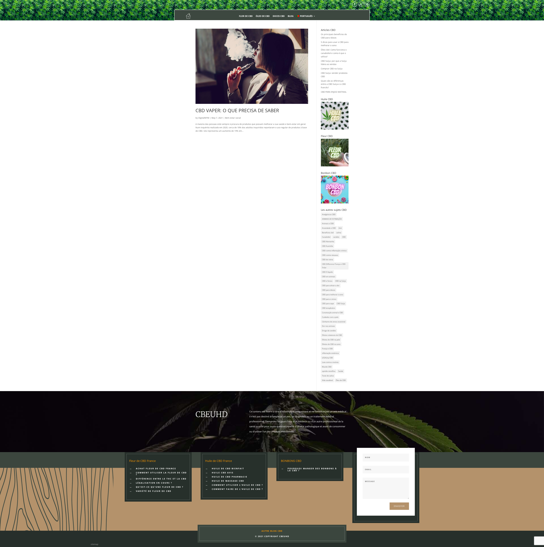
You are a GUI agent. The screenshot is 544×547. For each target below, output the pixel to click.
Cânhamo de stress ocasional (333, 321)
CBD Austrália (327, 246)
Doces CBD (279, 16)
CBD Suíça (341, 303)
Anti (340, 228)
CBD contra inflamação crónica (334, 250)
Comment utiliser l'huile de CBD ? (237, 485)
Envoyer (399, 506)
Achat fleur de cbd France (156, 468)
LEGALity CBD (327, 357)
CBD (344, 237)
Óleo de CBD (263, 16)
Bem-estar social (233, 117)
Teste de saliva (328, 376)
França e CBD (327, 348)
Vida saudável (327, 380)
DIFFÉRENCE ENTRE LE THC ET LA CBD (161, 478)
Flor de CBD (246, 16)
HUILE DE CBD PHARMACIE (229, 476)
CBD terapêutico (328, 308)
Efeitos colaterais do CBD (332, 335)
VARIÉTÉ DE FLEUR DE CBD (153, 491)
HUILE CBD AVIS (222, 472)
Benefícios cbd (327, 232)
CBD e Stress (327, 281)
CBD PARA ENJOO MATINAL (334, 92)
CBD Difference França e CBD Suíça (334, 266)
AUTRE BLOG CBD (272, 531)
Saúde (340, 371)
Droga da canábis (329, 330)
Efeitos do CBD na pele (331, 339)
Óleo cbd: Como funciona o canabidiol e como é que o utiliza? (334, 53)
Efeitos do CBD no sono (331, 344)
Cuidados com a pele (330, 317)
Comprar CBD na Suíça (331, 68)
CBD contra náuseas (330, 255)
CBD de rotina (327, 259)
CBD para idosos (328, 290)
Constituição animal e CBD (332, 312)
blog (291, 16)
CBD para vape (328, 303)
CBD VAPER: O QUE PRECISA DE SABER (237, 110)
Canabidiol (326, 237)
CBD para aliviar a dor (330, 285)
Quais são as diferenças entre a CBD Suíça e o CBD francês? (333, 84)
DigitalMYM (203, 117)
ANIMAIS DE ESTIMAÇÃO (332, 219)
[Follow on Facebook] (354, 4)
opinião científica (328, 371)
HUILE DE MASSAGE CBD (228, 480)
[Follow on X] (361, 4)
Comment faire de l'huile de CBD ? (237, 489)
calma (338, 232)
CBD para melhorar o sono (332, 294)
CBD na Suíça (340, 281)
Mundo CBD (327, 367)
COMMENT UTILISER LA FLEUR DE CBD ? (161, 473)
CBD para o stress (329, 299)
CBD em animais (328, 276)
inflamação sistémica (330, 353)
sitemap (94, 544)
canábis (336, 237)
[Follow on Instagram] (367, 4)
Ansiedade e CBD (329, 228)
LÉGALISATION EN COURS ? (154, 482)
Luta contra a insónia (330, 362)
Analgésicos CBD (328, 214)
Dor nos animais (328, 326)
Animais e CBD (328, 223)
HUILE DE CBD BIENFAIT (228, 468)
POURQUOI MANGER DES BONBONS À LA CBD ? (312, 469)
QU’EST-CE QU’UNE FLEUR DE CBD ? (159, 487)
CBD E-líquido (327, 272)
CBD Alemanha (328, 241)
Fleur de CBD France (142, 461)
